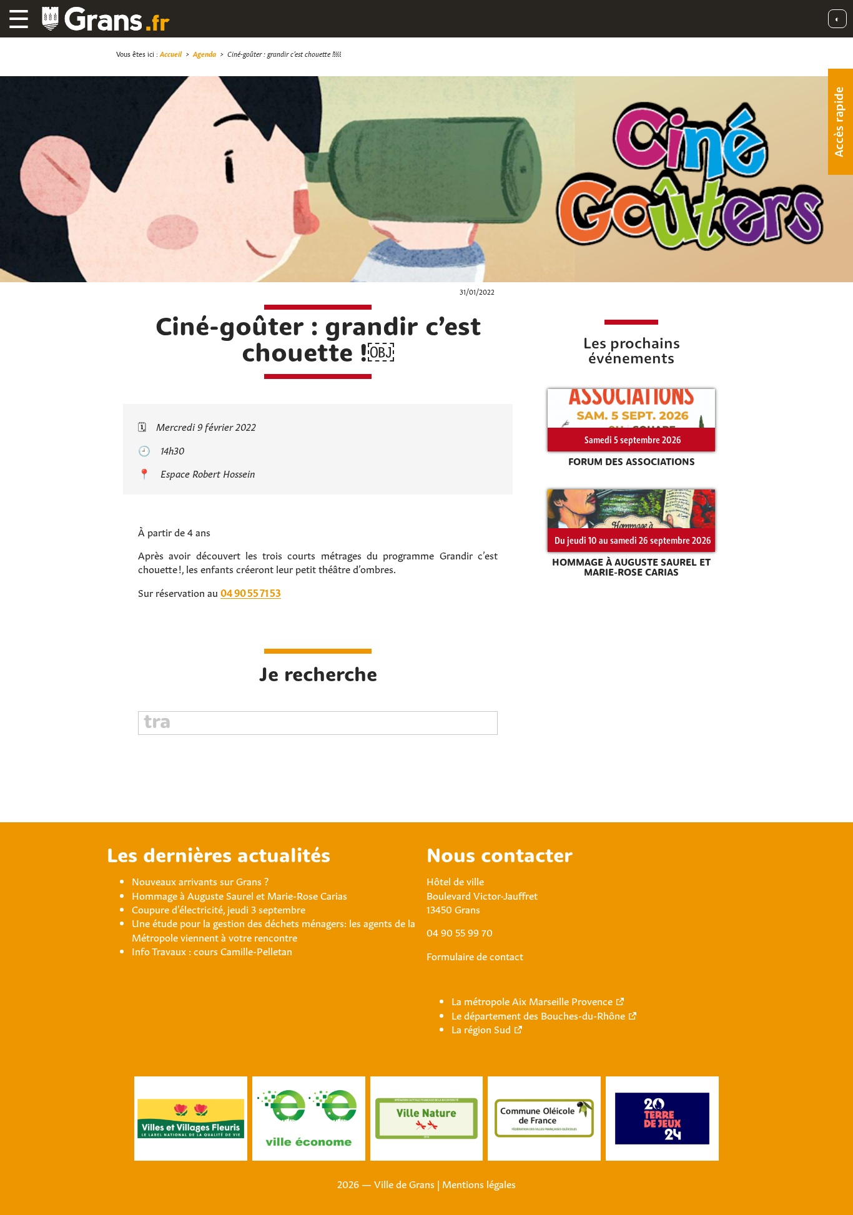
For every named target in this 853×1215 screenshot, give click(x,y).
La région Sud (481, 1028)
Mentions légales (479, 1183)
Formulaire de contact (474, 955)
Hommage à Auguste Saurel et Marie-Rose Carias (239, 895)
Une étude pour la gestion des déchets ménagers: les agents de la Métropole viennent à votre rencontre (273, 929)
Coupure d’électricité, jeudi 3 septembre (218, 908)
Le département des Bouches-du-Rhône (538, 1014)
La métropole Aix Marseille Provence (532, 1000)
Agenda (204, 53)
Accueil (171, 53)
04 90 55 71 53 (250, 592)
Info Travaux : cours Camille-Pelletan (212, 950)
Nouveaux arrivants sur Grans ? (200, 880)
